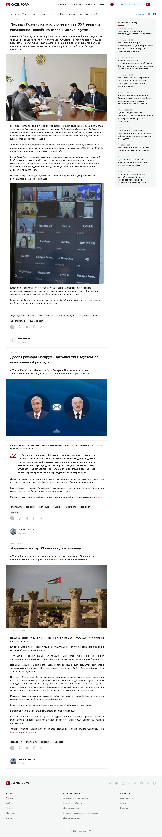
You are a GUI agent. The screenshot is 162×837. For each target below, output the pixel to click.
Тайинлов (26, 14)
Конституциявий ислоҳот (71, 14)
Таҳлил (102, 4)
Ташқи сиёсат (36, 321)
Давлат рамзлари (71, 808)
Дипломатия (18, 321)
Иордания (16, 742)
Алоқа (123, 803)
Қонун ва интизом (50, 14)
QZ (126, 4)
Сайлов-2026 (91, 14)
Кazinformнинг (56, 559)
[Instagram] (12, 327)
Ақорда (17, 14)
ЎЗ (148, 4)
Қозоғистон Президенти (78, 507)
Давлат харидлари (71, 818)
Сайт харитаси (127, 798)
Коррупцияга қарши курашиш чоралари (80, 813)
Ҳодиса (36, 14)
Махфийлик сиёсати (72, 803)
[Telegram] (27, 327)
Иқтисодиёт (12, 813)
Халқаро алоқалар (66, 315)
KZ (122, 4)
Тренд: (9, 14)
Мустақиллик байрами (23, 315)
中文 (139, 4)
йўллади (97, 497)
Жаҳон (9, 818)
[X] (41, 327)
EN (134, 4)
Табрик (57, 507)
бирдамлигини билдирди (23, 732)
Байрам (58, 742)
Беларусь (44, 507)
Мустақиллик (46, 315)
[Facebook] (34, 327)
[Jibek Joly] (141, 14)
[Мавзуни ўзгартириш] (113, 4)
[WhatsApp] (19, 327)
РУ (130, 4)
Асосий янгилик (89, 315)
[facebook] (129, 783)
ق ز (143, 4)
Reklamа (124, 808)
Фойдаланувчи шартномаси (75, 798)
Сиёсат (9, 803)
